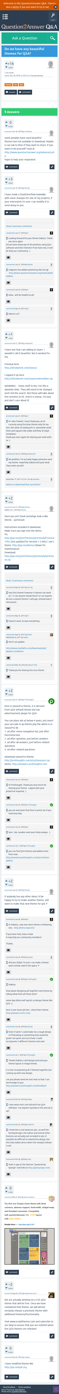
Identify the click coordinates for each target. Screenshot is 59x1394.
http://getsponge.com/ (39, 1167)
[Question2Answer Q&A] (29, 25)
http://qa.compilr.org (16, 1367)
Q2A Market (20, 1390)
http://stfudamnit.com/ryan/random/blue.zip (29, 378)
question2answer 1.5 (18, 1215)
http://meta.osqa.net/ (24, 928)
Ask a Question (24, 38)
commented (10, 233)
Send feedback (9, 1387)
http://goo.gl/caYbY (26, 1225)
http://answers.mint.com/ (18, 1013)
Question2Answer (19, 1392)
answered (8, 131)
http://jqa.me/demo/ (23, 545)
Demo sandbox (24, 1387)
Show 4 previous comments (19, 226)
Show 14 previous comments (19, 580)
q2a (15, 85)
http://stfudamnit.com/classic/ (21, 367)
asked (7, 76)
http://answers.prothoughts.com (29, 764)
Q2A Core (27, 76)
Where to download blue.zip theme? (23, 484)
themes (8, 85)
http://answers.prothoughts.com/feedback (26, 1086)
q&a (21, 85)
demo (16, 7)
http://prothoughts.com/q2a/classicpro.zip (27, 760)
